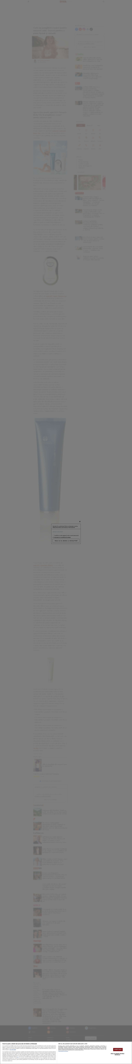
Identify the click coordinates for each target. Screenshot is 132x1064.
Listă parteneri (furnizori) (63, 1051)
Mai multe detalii (12, 1049)
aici (18, 1056)
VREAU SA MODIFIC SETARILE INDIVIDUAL (117, 1054)
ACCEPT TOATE (118, 1049)
